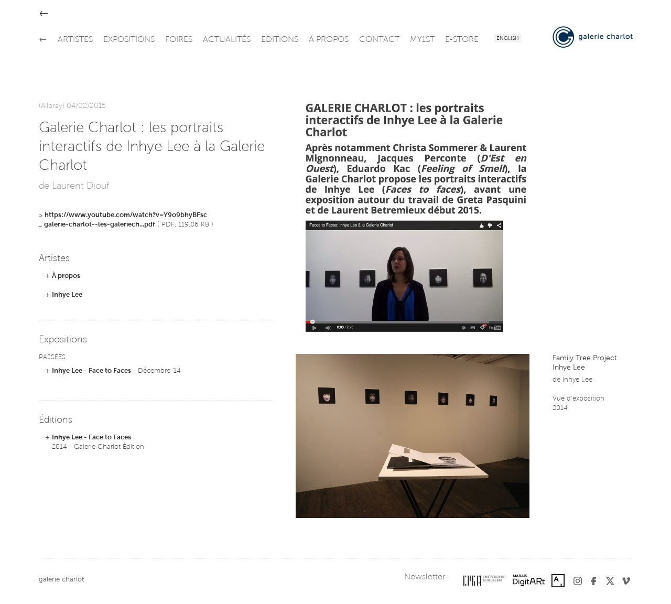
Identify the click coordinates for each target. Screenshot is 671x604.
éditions (279, 40)
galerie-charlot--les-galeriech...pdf (99, 224)
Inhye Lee (67, 295)
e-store (462, 40)
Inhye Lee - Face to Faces (91, 371)
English (507, 38)
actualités (227, 40)
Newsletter (424, 577)
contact (379, 40)
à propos (329, 40)
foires (178, 40)
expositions (129, 40)
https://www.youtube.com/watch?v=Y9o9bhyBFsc (126, 215)
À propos (66, 276)
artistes (75, 40)
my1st (422, 40)
